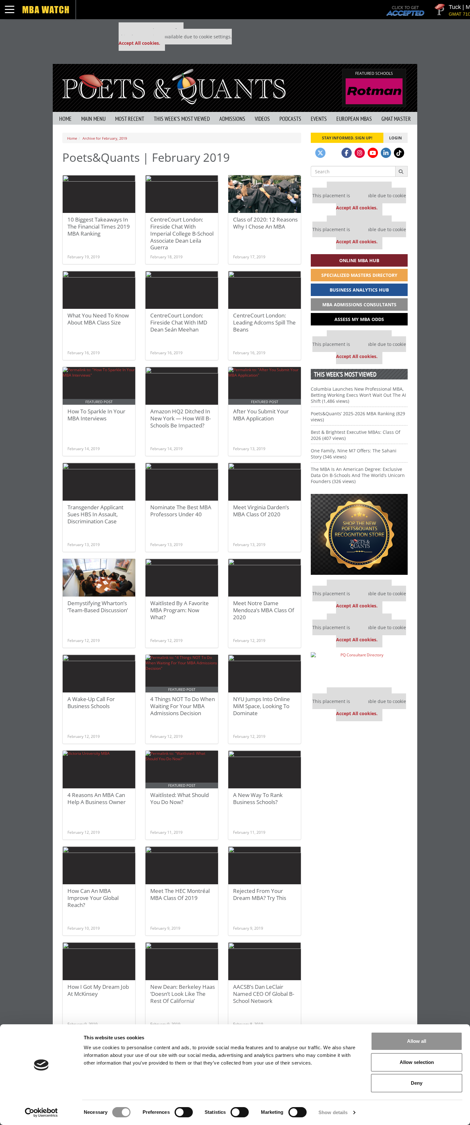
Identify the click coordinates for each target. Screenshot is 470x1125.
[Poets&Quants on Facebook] (346, 153)
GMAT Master (396, 118)
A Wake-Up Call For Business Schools (91, 702)
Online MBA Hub (359, 260)
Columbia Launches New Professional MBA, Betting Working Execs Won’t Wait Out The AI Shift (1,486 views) (358, 395)
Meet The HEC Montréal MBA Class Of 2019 (180, 894)
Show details (333, 1112)
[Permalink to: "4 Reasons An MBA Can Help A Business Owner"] (99, 769)
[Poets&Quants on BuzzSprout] (333, 153)
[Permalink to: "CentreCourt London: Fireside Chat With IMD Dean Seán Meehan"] (181, 290)
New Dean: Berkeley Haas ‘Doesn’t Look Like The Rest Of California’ (182, 993)
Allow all (416, 1041)
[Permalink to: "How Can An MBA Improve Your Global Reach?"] (99, 865)
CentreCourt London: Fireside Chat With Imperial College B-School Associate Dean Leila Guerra (182, 233)
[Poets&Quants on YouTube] (373, 153)
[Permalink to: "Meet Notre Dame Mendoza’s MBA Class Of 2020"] (264, 578)
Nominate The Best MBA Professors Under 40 (180, 511)
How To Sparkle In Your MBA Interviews (96, 415)
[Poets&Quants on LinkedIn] (386, 153)
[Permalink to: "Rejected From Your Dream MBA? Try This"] (264, 865)
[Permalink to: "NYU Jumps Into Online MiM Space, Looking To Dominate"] (264, 673)
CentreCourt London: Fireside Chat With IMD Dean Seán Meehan (178, 322)
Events (319, 118)
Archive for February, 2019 (104, 138)
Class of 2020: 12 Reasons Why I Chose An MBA (265, 223)
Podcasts (290, 118)
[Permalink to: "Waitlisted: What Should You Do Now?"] (181, 769)
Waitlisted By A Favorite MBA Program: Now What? (179, 610)
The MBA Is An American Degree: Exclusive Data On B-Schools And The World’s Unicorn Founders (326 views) (358, 475)
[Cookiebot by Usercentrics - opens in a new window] (41, 1112)
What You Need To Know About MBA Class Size (98, 319)
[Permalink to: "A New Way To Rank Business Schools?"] (264, 769)
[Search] (401, 171)
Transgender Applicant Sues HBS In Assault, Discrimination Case (95, 514)
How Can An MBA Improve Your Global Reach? (93, 898)
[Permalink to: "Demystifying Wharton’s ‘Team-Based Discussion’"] (99, 578)
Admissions (232, 118)
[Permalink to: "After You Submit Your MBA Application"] (264, 386)
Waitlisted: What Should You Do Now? (179, 798)
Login (395, 137)
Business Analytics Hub (359, 290)
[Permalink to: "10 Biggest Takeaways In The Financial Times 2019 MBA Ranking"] (99, 194)
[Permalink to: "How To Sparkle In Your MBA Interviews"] (99, 386)
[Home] (174, 86)
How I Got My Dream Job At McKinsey (98, 990)
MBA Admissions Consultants (359, 304)
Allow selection (417, 1062)
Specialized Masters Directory (359, 275)
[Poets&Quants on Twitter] (320, 153)
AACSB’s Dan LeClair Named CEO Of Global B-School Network (263, 993)
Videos (262, 118)
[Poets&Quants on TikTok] (399, 153)
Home (65, 118)
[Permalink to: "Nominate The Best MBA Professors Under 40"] (181, 482)
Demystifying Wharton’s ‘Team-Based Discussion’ (97, 606)
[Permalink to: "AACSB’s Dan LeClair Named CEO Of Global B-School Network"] (264, 961)
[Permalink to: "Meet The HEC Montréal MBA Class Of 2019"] (181, 865)
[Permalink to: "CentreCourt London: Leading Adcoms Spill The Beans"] (264, 290)
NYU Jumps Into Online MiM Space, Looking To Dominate (261, 706)
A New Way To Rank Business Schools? (258, 798)
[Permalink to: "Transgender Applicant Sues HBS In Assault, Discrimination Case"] (99, 482)
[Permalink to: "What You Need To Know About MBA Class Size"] (99, 290)
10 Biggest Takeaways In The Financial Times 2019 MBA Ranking (98, 226)
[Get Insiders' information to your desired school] (359, 534)
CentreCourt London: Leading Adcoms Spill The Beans (264, 322)
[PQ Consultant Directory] (359, 667)
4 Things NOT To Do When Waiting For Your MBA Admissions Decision (182, 706)
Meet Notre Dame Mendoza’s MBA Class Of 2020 (263, 610)
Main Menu (93, 118)
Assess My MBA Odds (359, 319)
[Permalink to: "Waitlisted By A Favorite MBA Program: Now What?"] (181, 578)
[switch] (184, 1112)
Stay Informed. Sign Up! (347, 137)
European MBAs (354, 118)
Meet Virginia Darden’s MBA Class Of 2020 (261, 511)
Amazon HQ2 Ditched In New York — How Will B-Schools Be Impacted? (180, 418)
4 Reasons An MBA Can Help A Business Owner (96, 798)
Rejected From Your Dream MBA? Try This (259, 894)
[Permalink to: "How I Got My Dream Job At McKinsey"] (99, 961)
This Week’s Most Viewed (182, 118)
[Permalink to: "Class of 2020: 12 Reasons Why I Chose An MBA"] (264, 194)
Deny (416, 1083)
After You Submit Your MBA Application (261, 415)
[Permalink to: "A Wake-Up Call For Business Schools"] (99, 673)
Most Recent (129, 118)
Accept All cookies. (139, 43)
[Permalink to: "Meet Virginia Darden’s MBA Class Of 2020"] (264, 482)
